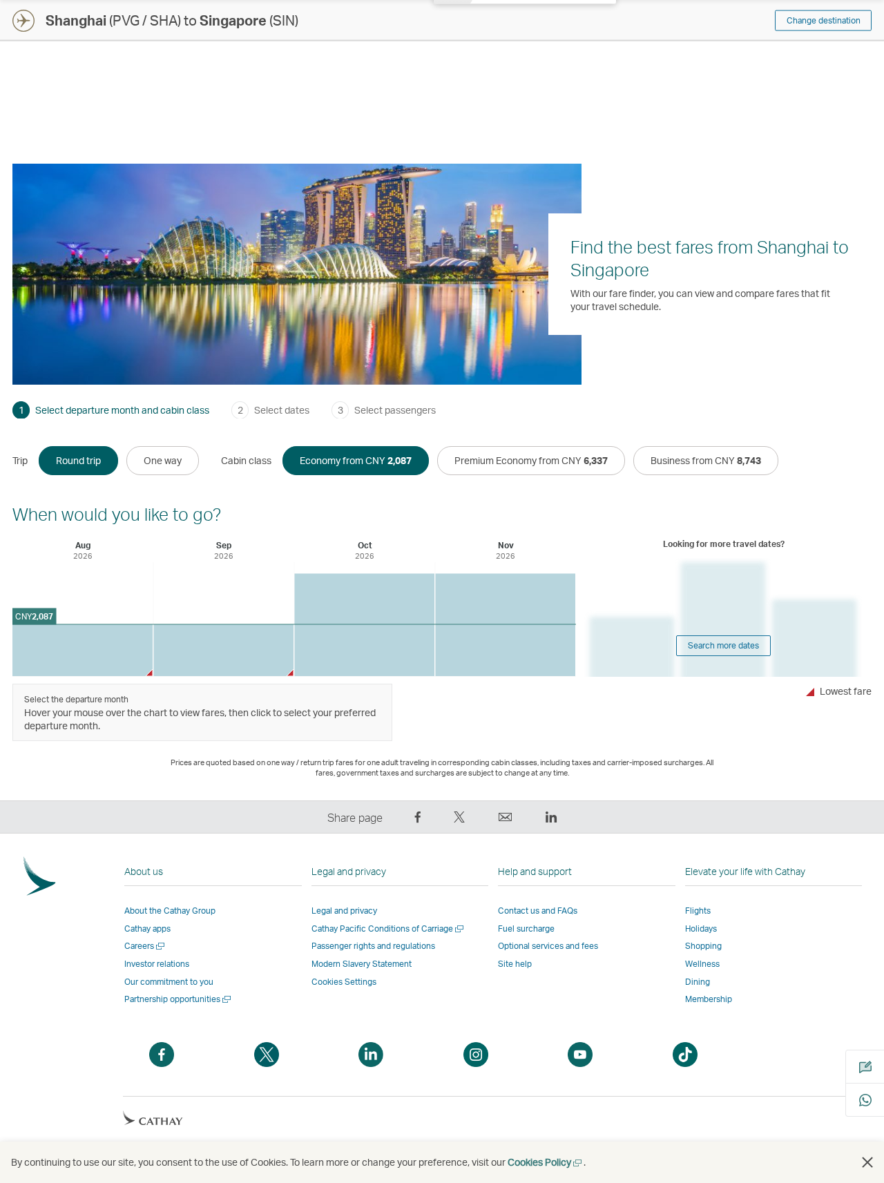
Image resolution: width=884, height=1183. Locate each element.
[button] (867, 1162)
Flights (698, 910)
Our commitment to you (168, 982)
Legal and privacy (344, 910)
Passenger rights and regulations (373, 946)
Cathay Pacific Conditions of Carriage (388, 928)
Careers (145, 946)
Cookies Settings (343, 982)
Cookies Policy (546, 1162)
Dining (697, 982)
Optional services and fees (548, 946)
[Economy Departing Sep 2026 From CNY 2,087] (223, 650)
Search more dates (723, 645)
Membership (708, 999)
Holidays (701, 928)
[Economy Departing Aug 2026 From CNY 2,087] (82, 650)
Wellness (702, 964)
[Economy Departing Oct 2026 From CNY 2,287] (364, 625)
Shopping (703, 946)
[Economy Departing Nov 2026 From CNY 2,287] (505, 625)
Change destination (824, 20)
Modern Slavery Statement (361, 964)
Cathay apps (147, 928)
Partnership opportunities (178, 999)
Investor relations (156, 964)
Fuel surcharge (526, 928)
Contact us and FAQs (537, 910)
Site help (515, 964)
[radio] (78, 460)
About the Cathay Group (169, 910)
